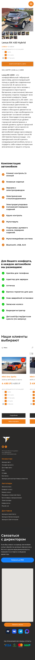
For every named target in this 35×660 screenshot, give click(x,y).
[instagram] (3, 447)
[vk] (6, 447)
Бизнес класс (6, 492)
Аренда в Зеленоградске (10, 517)
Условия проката (7, 465)
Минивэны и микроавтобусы (11, 495)
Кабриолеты (6, 503)
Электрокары (6, 500)
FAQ (3, 470)
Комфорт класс (7, 489)
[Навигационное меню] (31, 4)
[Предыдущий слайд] (5, 20)
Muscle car (5, 506)
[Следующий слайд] (30, 20)
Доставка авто (7, 467)
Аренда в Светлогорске (10, 519)
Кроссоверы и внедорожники (12, 498)
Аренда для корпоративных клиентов (15, 478)
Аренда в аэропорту (9, 514)
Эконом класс (6, 487)
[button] (17, 625)
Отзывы (4, 473)
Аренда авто (6, 462)
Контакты (5, 476)
